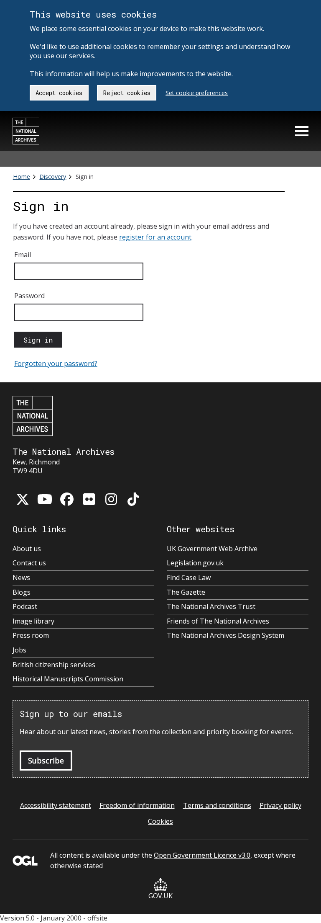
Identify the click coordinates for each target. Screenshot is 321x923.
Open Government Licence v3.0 (202, 855)
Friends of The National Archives (218, 621)
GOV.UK (160, 895)
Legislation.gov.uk (195, 563)
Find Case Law (189, 577)
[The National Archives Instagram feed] (111, 499)
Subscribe (46, 760)
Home (21, 176)
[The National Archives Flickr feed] (89, 499)
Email (22, 254)
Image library (33, 621)
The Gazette (186, 592)
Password (29, 295)
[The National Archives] (26, 131)
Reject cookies (126, 93)
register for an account (155, 237)
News (21, 577)
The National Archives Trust (211, 606)
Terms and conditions (217, 805)
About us (27, 548)
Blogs (22, 592)
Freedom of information (137, 805)
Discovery (52, 176)
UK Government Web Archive (212, 548)
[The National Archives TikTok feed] (133, 499)
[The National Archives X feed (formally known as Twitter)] (23, 499)
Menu (301, 131)
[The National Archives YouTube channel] (45, 499)
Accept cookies (59, 93)
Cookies (160, 821)
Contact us (29, 563)
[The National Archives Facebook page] (67, 499)
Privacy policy (280, 805)
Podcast (25, 606)
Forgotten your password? (55, 363)
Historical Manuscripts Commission (68, 679)
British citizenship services (54, 664)
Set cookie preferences (197, 93)
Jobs (19, 650)
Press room (31, 635)
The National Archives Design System (225, 635)
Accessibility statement (55, 805)
